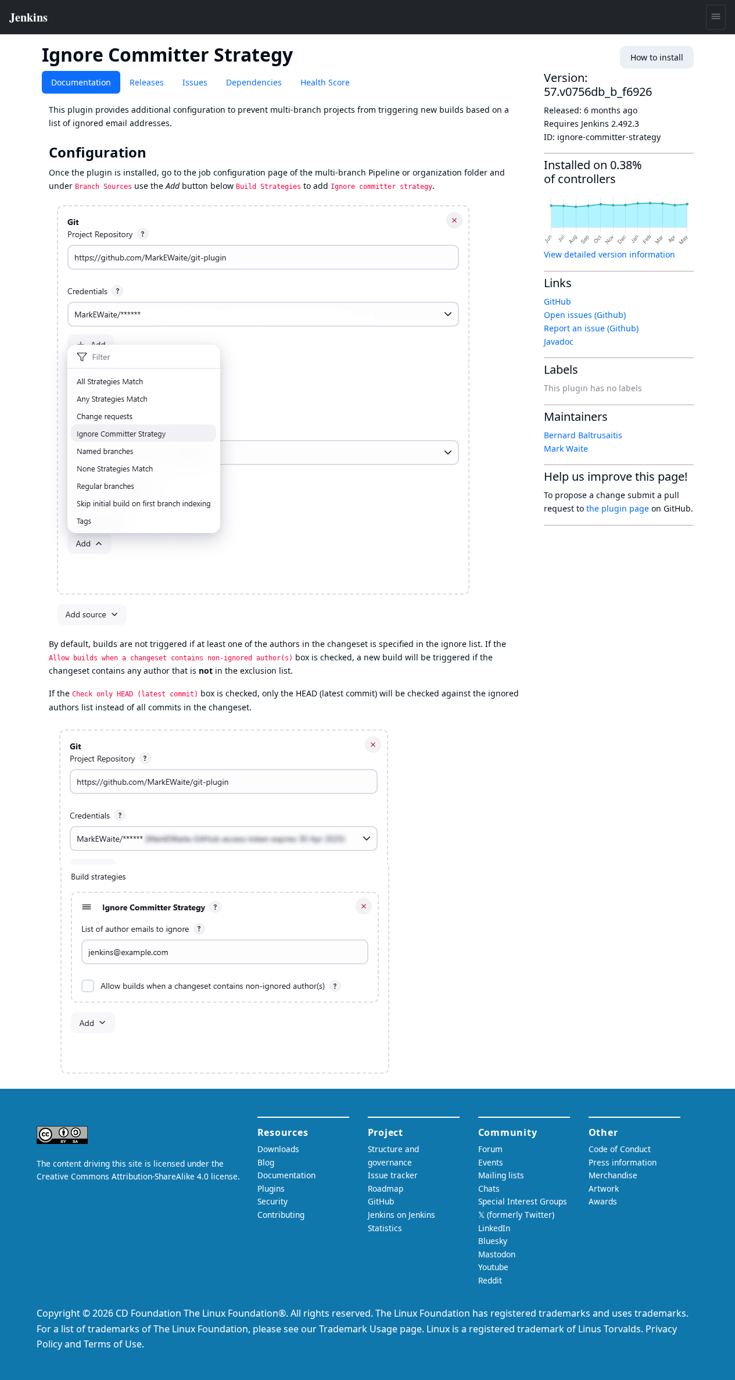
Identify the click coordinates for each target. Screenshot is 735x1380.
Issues (194, 82)
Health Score (325, 82)
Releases (147, 82)
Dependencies (254, 82)
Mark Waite (566, 448)
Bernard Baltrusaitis (583, 435)
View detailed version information (609, 254)
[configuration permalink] (154, 152)
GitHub (557, 301)
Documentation (81, 82)
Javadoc (558, 341)
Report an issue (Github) (591, 328)
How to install (656, 57)
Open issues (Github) (585, 314)
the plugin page (617, 508)
